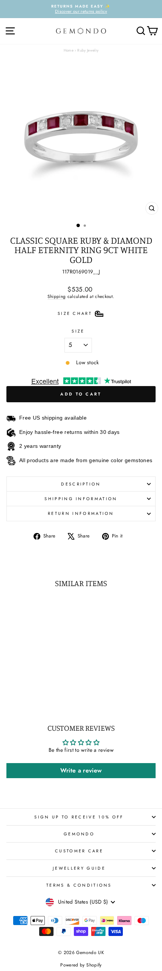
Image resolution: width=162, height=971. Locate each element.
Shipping (56, 296)
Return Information (81, 513)
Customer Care (79, 851)
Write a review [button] (81, 770)
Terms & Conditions (79, 885)
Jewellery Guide (79, 868)
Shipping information (80, 499)
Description (81, 484)
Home (68, 50)
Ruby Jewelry (87, 50)
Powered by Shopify (80, 965)
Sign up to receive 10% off (79, 817)
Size (78, 331)
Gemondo (79, 834)
